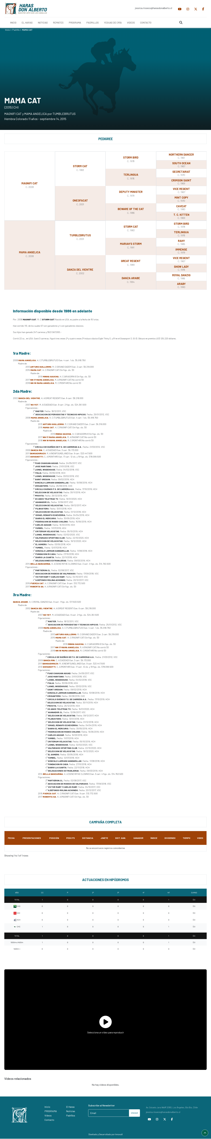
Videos (48, 1115)
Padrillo (16, 29)
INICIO (13, 22)
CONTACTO (145, 22)
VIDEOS (131, 22)
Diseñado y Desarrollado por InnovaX (106, 1134)
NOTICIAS (43, 22)
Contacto (49, 1119)
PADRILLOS (92, 22)
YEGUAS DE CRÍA (113, 22)
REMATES (58, 22)
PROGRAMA (75, 22)
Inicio (7, 29)
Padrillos (70, 1115)
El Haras (70, 1106)
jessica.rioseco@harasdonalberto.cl (153, 7)
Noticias (70, 1111)
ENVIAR (134, 1113)
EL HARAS (27, 22)
